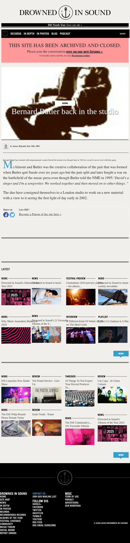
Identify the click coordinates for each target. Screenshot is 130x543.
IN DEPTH (4, 505)
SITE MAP (5, 499)
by (18, 146)
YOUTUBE (37, 519)
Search (122, 33)
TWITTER (36, 510)
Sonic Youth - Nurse (43, 414)
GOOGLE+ (36, 504)
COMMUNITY (6, 524)
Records (15, 33)
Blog (54, 33)
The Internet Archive (81, 55)
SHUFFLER (37, 513)
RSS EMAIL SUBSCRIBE (44, 525)
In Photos (43, 33)
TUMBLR (36, 516)
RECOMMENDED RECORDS (13, 515)
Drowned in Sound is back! (46, 282)
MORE (121, 353)
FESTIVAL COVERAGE (10, 521)
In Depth (29, 33)
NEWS (3, 502)
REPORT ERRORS (8, 533)
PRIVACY (69, 499)
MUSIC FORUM (7, 527)
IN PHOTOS (5, 509)
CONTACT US (38, 493)
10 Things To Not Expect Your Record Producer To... (78, 384)
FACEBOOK (37, 507)
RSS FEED (37, 522)
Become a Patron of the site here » (40, 214)
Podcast (65, 33)
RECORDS (4, 512)
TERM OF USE (72, 496)
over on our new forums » (84, 51)
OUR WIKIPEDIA (73, 505)
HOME (3, 496)
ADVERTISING (71, 502)
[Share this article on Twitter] (12, 214)
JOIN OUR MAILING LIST (44, 496)
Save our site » (65, 25)
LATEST (5, 269)
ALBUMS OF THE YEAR (11, 518)
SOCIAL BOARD (7, 530)
